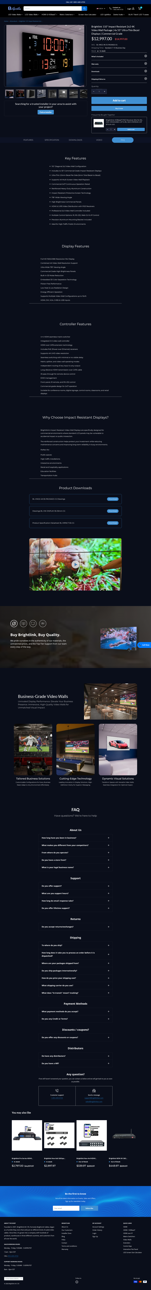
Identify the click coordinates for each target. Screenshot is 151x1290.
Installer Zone (66, 1233)
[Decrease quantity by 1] (94, 91)
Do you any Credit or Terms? (55, 1019)
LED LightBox (105, 15)
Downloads (75, 140)
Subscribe (89, 1208)
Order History (97, 1230)
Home (6, 21)
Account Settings (98, 1227)
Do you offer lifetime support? (56, 908)
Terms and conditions (69, 1246)
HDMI (125, 1227)
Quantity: (95, 86)
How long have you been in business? (59, 838)
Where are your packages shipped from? (60, 963)
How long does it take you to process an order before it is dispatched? (68, 954)
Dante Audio (118, 15)
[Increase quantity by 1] (104, 91)
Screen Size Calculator (87, 15)
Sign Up (95, 1236)
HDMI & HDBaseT (49, 15)
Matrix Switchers (66, 15)
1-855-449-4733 (118, 9)
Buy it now (119, 108)
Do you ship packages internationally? (59, 970)
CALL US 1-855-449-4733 (75, 2)
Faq (123, 140)
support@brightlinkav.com (94, 1098)
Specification (52, 140)
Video (99, 140)
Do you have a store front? (54, 860)
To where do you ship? (52, 945)
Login (94, 1233)
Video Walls (127, 1240)
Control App (127, 1246)
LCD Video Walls (31, 15)
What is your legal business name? (58, 867)
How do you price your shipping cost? (59, 978)
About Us (65, 1227)
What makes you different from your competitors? (65, 845)
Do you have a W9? (50, 1063)
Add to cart (119, 100)
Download (113, 499)
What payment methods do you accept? (60, 1011)
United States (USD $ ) (11, 1278)
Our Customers (67, 1230)
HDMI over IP (128, 1233)
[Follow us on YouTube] (76, 1282)
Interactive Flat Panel (130, 1249)
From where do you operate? (55, 852)
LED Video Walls (14, 15)
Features (28, 140)
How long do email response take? (58, 901)
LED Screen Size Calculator (132, 1252)
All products (13, 21)
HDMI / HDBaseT (129, 1230)
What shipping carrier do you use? (57, 985)
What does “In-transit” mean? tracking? (60, 993)
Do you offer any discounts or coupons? (60, 1037)
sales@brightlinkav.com (94, 1101)
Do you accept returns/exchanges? (58, 926)
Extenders (126, 1243)
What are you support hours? (55, 893)
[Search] (84, 8)
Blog (63, 1236)
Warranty (65, 1249)
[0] (139, 8)
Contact (64, 1243)
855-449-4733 (13, 1256)
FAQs (63, 1240)
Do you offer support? (52, 886)
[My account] (133, 8)
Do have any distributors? (54, 1056)
